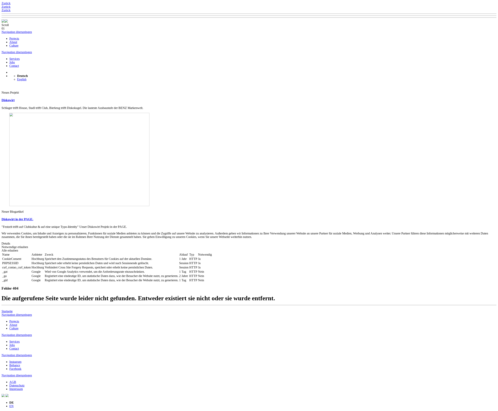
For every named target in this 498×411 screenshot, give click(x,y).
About (13, 42)
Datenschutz (17, 385)
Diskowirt (8, 100)
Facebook (15, 368)
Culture (13, 45)
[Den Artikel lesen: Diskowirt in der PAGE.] (79, 205)
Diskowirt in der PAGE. (17, 219)
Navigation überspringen (17, 32)
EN (11, 406)
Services (14, 58)
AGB (12, 382)
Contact (14, 65)
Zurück (6, 3)
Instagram (15, 361)
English (21, 79)
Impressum (16, 389)
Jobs (12, 62)
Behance (14, 365)
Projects (14, 38)
